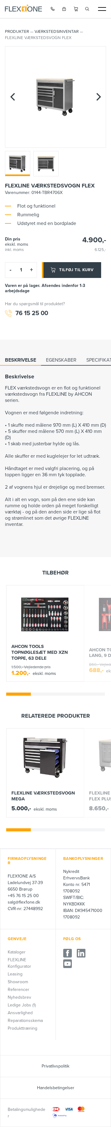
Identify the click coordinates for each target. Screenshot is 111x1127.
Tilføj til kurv (76, 269)
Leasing (15, 974)
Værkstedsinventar (57, 31)
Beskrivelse (20, 360)
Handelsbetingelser (55, 1087)
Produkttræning (22, 1028)
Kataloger (17, 952)
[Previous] (12, 97)
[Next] (98, 97)
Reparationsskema (25, 1020)
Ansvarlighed (20, 1012)
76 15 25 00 (31, 313)
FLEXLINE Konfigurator (19, 963)
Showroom (18, 981)
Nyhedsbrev (19, 997)
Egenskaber (61, 360)
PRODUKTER (17, 31)
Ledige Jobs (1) (22, 1005)
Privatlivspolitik (55, 1066)
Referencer (18, 989)
